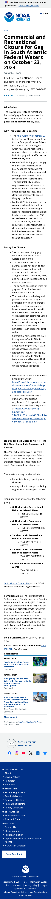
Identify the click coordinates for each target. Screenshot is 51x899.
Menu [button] (45, 13)
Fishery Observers (14, 807)
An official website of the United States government (25, 4)
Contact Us (8, 823)
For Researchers (10, 812)
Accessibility (8, 882)
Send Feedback (14, 854)
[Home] (16, 16)
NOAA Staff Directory (15, 845)
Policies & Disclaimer (13, 885)
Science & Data (12, 819)
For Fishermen (9, 789)
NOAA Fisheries (25, 895)
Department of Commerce (24, 888)
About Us (9, 773)
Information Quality (38, 882)
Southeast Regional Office (29, 722)
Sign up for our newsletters (27, 743)
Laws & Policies (12, 776)
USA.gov (43, 885)
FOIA (24, 882)
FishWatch (10, 780)
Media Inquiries (13, 830)
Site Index (10, 784)
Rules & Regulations (15, 792)
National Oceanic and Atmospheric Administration (25, 892)
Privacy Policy (31, 885)
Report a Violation (14, 834)
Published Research (15, 815)
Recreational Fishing (15, 803)
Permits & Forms (13, 796)
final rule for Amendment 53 (31, 135)
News (7, 30)
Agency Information (12, 769)
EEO (18, 882)
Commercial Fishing (15, 800)
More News (9, 717)
